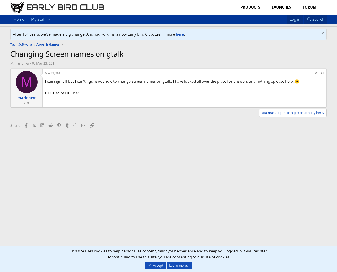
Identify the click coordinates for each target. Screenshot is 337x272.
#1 (322, 73)
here (180, 34)
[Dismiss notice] (322, 33)
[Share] (316, 73)
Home (19, 19)
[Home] (280, 16)
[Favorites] (285, 16)
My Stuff (38, 19)
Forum (309, 7)
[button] (49, 19)
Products (250, 7)
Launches (281, 7)
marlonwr (21, 63)
